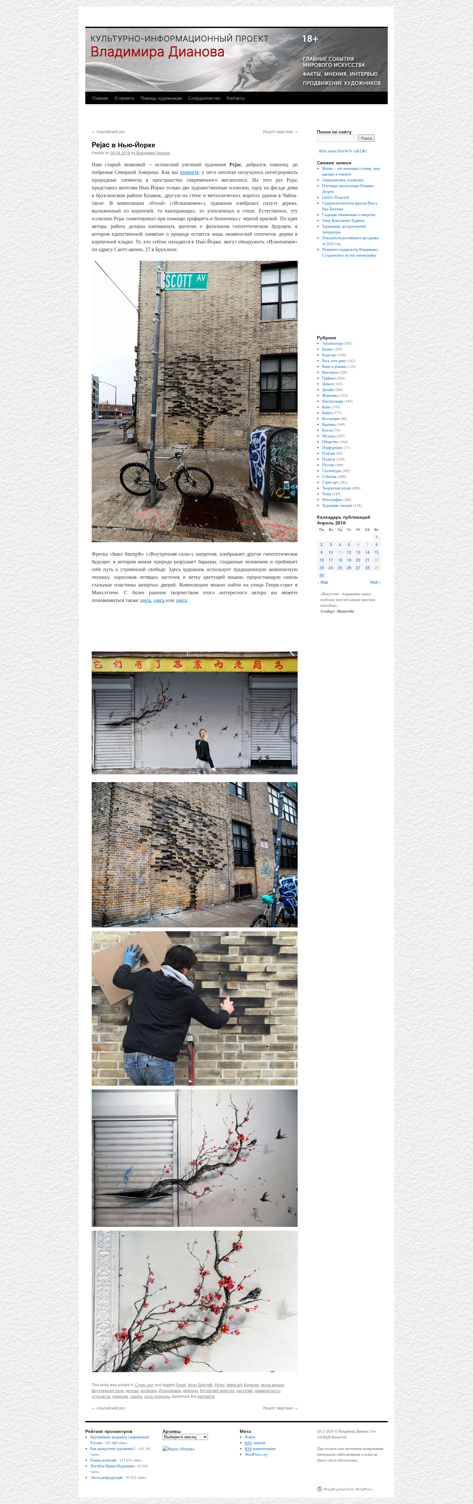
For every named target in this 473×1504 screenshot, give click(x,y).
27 (358, 567)
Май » (375, 582)
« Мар (322, 582)
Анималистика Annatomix (343, 179)
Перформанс (332, 447)
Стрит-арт (144, 1384)
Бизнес (327, 348)
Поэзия (328, 464)
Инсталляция (332, 401)
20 (358, 559)
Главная (100, 98)
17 (331, 559)
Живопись (330, 395)
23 (322, 567)
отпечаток (101, 1396)
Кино (326, 406)
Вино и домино (334, 366)
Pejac (220, 1384)
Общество (330, 441)
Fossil (181, 1384)
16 (322, 559)
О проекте (124, 98)
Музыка (328, 435)
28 (367, 567)
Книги (327, 412)
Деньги (327, 383)
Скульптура (331, 470)
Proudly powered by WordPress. (348, 1488)
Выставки (330, 372)
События (329, 476)
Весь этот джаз (334, 360)
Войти (250, 1436)
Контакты (236, 98)
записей (255, 1442)
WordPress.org (256, 1454)
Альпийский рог (108, 131)
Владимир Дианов (153, 152)
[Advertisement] (195, 628)
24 (331, 567)
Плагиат (328, 453)
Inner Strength (200, 1384)
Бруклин (251, 1384)
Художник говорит (337, 505)
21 (367, 559)
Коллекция (330, 418)
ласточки (244, 1390)
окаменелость (267, 1390)
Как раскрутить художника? (112, 1448)
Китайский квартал (217, 1390)
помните (189, 172)
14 (367, 552)
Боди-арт (329, 354)
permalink (206, 1396)
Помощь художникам (161, 98)
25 (340, 567)
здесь (145, 600)
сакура (136, 1396)
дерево (132, 1390)
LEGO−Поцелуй (335, 197)
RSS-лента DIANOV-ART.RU (342, 150)
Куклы (327, 430)
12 (349, 552)
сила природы (157, 1396)
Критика (329, 424)
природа (120, 1396)
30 (322, 575)
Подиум (328, 458)
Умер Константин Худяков (343, 220)
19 (349, 559)
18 (340, 559)
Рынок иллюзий (103, 1460)
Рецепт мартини (280, 131)
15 (376, 552)
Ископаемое (170, 1390)
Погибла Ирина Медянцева (112, 1465)
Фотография (332, 499)
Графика (329, 377)
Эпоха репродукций (106, 1477)
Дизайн (328, 389)
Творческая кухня (336, 487)
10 (331, 552)
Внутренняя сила (108, 1390)
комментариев (260, 1448)
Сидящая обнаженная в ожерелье (349, 214)
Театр (326, 493)
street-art (234, 1384)
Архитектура (332, 343)
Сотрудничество (204, 98)
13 (358, 552)
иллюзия (149, 1390)
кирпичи (190, 1390)
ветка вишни (272, 1384)
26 (349, 567)
